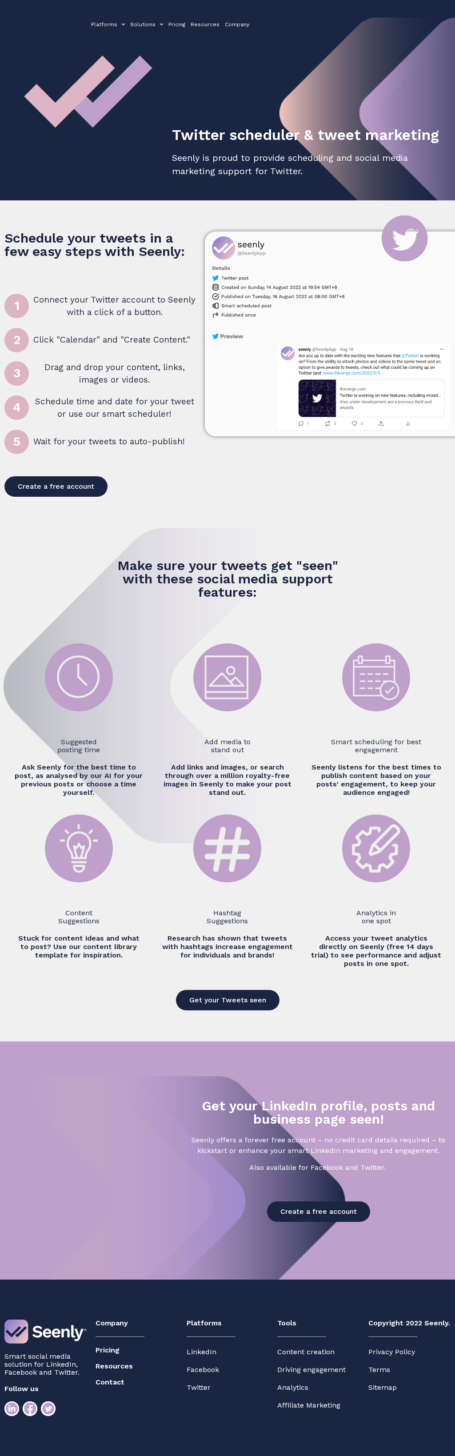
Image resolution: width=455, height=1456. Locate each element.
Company (237, 24)
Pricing (176, 24)
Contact (110, 1382)
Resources (205, 24)
